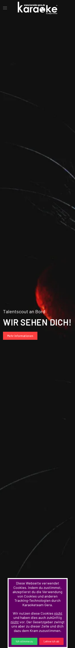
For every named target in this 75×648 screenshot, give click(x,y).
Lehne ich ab (51, 641)
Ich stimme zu (24, 641)
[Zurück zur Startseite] (38, 8)
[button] (5, 8)
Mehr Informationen (20, 336)
